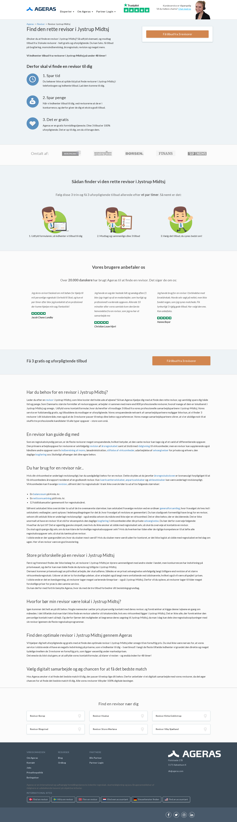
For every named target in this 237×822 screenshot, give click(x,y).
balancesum (39, 493)
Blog (60, 758)
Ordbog (62, 762)
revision (93, 445)
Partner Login (96, 762)
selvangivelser (160, 450)
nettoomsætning (42, 498)
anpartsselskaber (135, 479)
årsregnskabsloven (164, 475)
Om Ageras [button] (84, 11)
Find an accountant (178, 799)
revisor (49, 399)
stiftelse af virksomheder (120, 450)
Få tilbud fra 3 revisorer (177, 34)
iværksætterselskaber (112, 479)
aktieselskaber (157, 479)
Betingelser (33, 777)
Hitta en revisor (65, 799)
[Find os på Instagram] (184, 815)
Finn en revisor (89, 799)
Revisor (41, 24)
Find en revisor (40, 799)
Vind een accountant (117, 799)
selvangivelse (151, 520)
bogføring (41, 454)
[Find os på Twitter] (177, 815)
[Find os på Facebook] (169, 815)
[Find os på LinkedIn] (192, 815)
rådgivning (144, 445)
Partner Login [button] (105, 11)
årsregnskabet (109, 445)
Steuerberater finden (148, 799)
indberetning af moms (73, 450)
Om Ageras (32, 758)
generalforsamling (170, 508)
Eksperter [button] (66, 11)
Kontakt (31, 762)
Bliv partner (95, 758)
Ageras (30, 24)
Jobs (29, 767)
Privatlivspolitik (35, 772)
